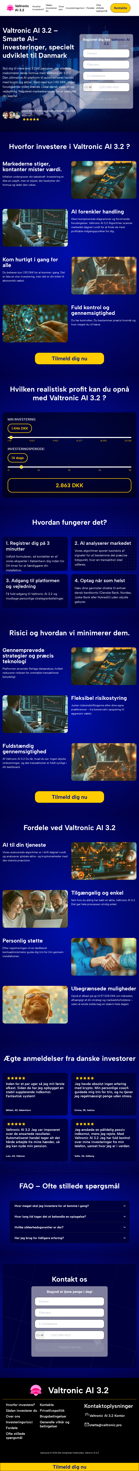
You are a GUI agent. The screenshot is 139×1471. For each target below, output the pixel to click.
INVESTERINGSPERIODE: (26, 449)
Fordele (90, 8)
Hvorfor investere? (38, 8)
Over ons (61, 8)
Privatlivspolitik (52, 1411)
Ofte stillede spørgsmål (101, 8)
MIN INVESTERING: (22, 419)
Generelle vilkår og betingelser (54, 1424)
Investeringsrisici (75, 8)
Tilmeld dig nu (106, 99)
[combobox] (87, 87)
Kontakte (120, 8)
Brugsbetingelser (53, 1416)
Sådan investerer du (51, 8)
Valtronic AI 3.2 (92, 1453)
